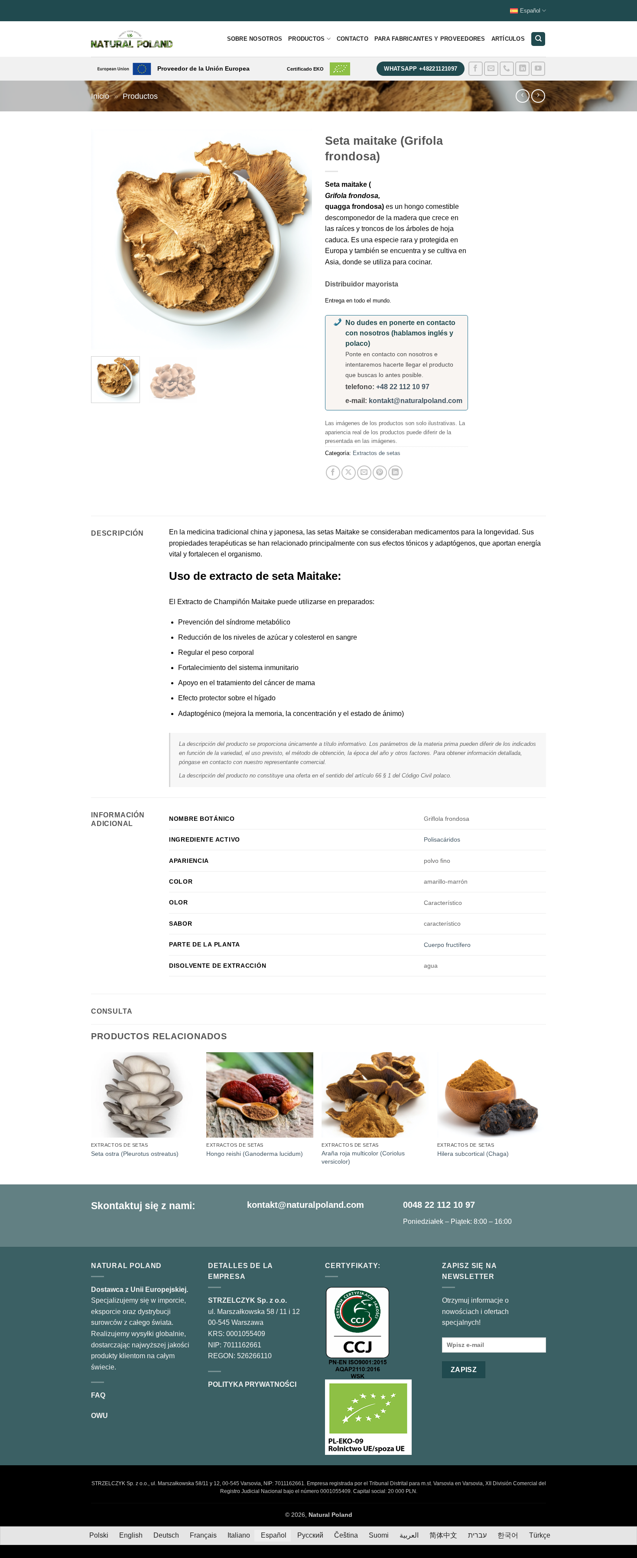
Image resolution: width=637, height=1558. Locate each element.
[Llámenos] (507, 69)
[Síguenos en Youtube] (538, 69)
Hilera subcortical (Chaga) (473, 1153)
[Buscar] (538, 39)
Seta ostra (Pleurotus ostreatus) (135, 1153)
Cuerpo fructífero (447, 944)
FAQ (98, 1395)
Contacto (352, 39)
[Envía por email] (364, 472)
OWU (99, 1415)
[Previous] (106, 239)
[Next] (297, 239)
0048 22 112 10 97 (439, 1205)
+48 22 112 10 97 (402, 386)
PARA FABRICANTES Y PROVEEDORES (429, 39)
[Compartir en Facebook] (333, 472)
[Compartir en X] (348, 472)
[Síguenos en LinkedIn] (522, 69)
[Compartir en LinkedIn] (395, 472)
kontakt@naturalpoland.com (415, 400)
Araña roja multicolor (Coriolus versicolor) (363, 1157)
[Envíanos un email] (491, 69)
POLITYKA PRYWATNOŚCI (252, 1384)
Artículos (508, 39)
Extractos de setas (376, 453)
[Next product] (522, 96)
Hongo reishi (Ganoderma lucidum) (254, 1153)
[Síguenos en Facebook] (475, 69)
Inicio (100, 96)
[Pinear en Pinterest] (380, 472)
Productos (306, 39)
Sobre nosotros (255, 39)
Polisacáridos (442, 839)
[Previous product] (538, 96)
